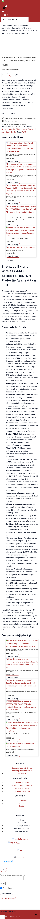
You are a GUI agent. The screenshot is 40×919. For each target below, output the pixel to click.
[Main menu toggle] (6, 15)
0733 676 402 (22, 774)
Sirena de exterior (8, 129)
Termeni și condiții (22, 783)
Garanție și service (22, 788)
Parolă (2, 883)
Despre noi (22, 803)
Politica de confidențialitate (22, 786)
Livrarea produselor (22, 826)
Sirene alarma (17, 28)
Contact (22, 806)
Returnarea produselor (22, 829)
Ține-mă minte (8, 888)
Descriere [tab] (9, 261)
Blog (22, 820)
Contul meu (22, 800)
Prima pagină (7, 25)
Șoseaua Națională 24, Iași (22, 768)
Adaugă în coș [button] (13, 161)
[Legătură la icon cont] (3, 11)
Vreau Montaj (22, 823)
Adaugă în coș (16, 75)
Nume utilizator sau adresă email (12, 875)
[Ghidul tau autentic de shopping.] (8, 862)
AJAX (24, 132)
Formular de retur (22, 831)
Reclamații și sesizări (22, 791)
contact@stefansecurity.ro (22, 771)
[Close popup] (3, 869)
